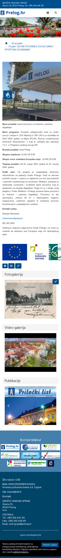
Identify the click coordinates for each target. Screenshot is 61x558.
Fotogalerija (14, 274)
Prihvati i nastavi (50, 545)
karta (4, 510)
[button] (9, 299)
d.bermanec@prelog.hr (12, 218)
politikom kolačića (20, 552)
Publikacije (12, 380)
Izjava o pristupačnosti (30, 535)
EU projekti (17, 43)
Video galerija (15, 327)
